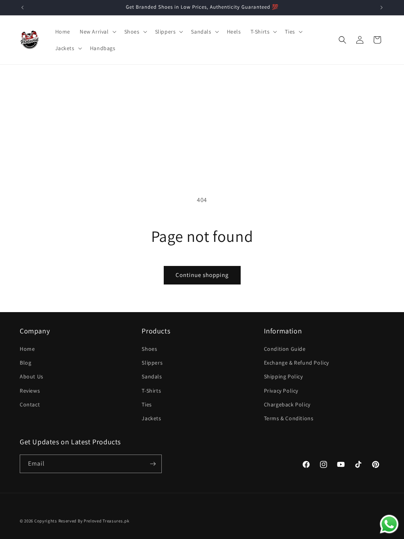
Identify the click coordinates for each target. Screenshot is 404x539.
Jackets (151, 418)
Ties (147, 404)
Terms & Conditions (289, 418)
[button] (97, 31)
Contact (30, 404)
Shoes (149, 348)
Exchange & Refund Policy (296, 362)
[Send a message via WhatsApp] (389, 524)
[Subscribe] (152, 464)
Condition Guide (285, 348)
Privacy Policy (281, 390)
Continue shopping (202, 275)
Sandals (152, 376)
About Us (31, 376)
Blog (25, 362)
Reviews (30, 390)
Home (27, 348)
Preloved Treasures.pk (106, 521)
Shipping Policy (283, 376)
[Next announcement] (381, 7)
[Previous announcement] (22, 7)
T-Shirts (151, 390)
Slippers (152, 362)
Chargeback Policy (287, 404)
